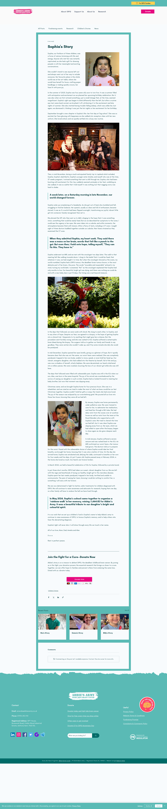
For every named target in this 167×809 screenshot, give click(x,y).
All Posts (41, 28)
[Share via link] (63, 597)
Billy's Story (108, 633)
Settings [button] (140, 806)
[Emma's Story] (84, 622)
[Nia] (52, 622)
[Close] (165, 805)
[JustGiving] (37, 734)
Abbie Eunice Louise (64, 760)
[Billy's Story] (115, 622)
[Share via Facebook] (49, 597)
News (96, 28)
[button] (91, 12)
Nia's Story (44, 633)
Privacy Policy (76, 806)
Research (69, 28)
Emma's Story (77, 633)
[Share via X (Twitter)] (53, 597)
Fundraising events (56, 28)
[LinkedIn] (13, 734)
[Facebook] (25, 734)
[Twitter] (31, 734)
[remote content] (83, 581)
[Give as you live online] (42, 734)
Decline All (149, 806)
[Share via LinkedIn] (58, 597)
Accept (159, 806)
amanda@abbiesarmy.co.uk (27, 711)
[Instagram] (19, 734)
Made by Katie (120, 760)
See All (127, 610)
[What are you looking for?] (95, 735)
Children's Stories (84, 28)
